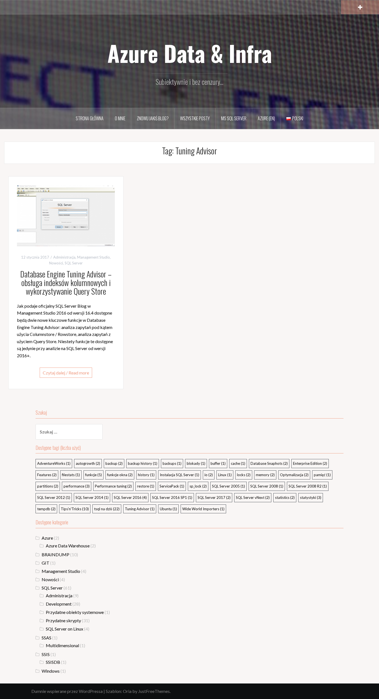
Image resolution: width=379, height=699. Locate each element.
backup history (142, 463)
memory (265, 475)
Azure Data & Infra (189, 53)
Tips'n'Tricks (75, 509)
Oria (127, 691)
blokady (196, 463)
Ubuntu (168, 509)
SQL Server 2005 (228, 486)
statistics (285, 497)
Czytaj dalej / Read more (66, 372)
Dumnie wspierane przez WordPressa (67, 691)
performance (77, 486)
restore (145, 486)
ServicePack (172, 486)
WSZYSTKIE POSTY (195, 118)
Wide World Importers (203, 509)
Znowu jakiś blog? (153, 118)
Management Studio (93, 257)
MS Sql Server (233, 118)
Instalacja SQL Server (179, 475)
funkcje (93, 475)
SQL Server (74, 263)
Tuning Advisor (140, 509)
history (146, 475)
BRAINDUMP (55, 554)
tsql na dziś (107, 509)
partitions (47, 486)
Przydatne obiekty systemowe (75, 612)
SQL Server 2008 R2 (308, 486)
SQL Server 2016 (130, 497)
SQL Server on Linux (64, 628)
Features (47, 475)
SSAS (46, 637)
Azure (47, 537)
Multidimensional (62, 645)
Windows (51, 671)
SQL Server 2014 (91, 497)
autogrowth (88, 463)
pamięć (322, 475)
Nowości (56, 263)
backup (114, 463)
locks (244, 475)
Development (59, 603)
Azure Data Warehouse (68, 545)
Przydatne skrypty (63, 620)
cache (238, 463)
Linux (225, 475)
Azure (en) (266, 118)
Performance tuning (113, 486)
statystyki (310, 497)
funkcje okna (120, 475)
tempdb (46, 509)
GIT (45, 562)
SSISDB (53, 662)
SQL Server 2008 (266, 486)
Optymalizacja (294, 475)
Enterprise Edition (310, 463)
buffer (218, 463)
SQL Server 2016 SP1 (172, 497)
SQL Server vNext (253, 497)
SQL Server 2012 (53, 497)
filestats (71, 475)
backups (172, 463)
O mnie (120, 118)
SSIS (46, 654)
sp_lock (198, 486)
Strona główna (89, 118)
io (208, 475)
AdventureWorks (53, 463)
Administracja (64, 257)
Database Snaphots (269, 463)
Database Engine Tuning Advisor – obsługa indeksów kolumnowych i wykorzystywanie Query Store (66, 282)
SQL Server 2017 (214, 497)
